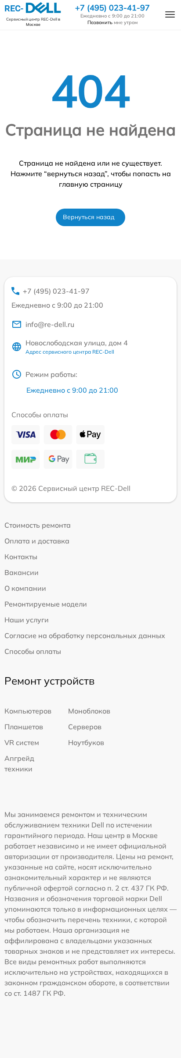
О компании (25, 588)
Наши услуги (26, 619)
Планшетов (23, 726)
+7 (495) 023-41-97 (112, 8)
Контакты (20, 556)
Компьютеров (27, 711)
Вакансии (21, 572)
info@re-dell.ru (49, 324)
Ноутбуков (86, 742)
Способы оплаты (32, 651)
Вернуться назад (89, 217)
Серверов (84, 726)
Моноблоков (89, 711)
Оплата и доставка (36, 540)
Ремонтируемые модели (45, 604)
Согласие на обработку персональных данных (84, 635)
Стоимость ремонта (37, 525)
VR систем (21, 742)
